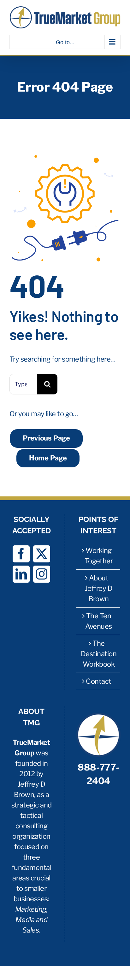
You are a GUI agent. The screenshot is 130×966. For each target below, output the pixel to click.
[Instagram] (41, 574)
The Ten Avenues (98, 621)
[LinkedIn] (21, 574)
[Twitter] (41, 553)
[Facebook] (21, 553)
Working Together (99, 555)
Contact (98, 681)
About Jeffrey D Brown (98, 588)
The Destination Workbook (98, 653)
